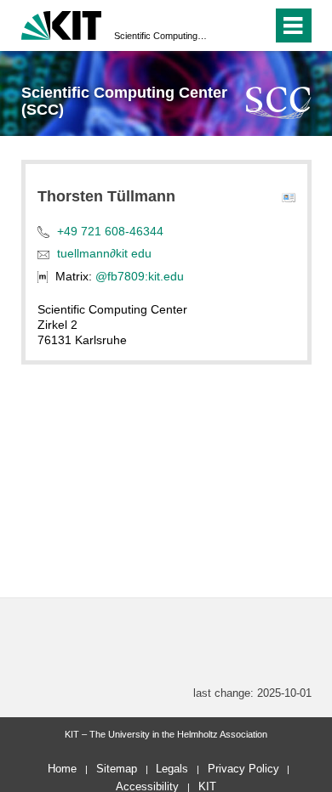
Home (62, 768)
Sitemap (116, 768)
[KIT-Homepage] (61, 23)
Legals (172, 768)
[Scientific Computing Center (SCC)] (279, 102)
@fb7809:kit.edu (139, 276)
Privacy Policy (243, 768)
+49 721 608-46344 (110, 231)
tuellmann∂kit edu (104, 253)
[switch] (228, 25)
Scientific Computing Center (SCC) (161, 36)
